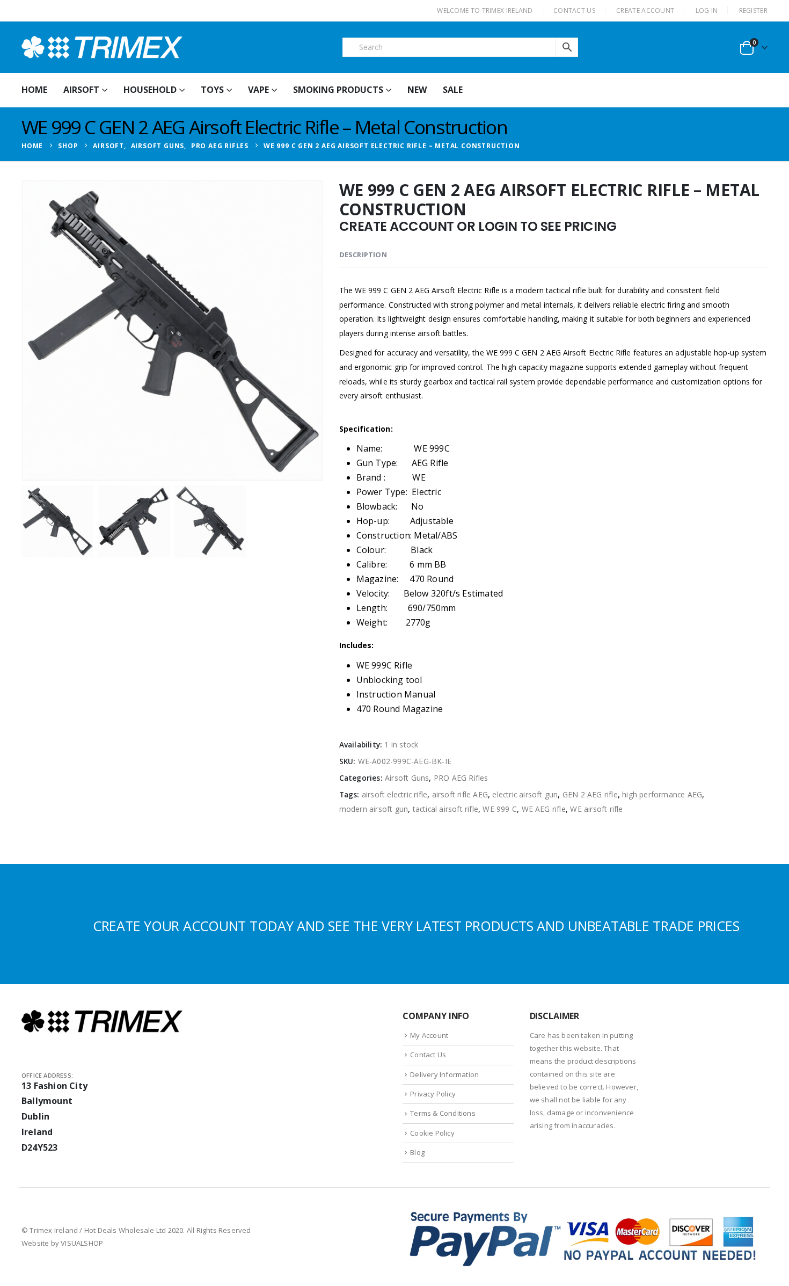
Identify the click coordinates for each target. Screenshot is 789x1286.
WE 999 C (500, 809)
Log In (707, 10)
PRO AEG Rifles (461, 778)
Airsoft (81, 90)
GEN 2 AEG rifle (590, 794)
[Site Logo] (101, 47)
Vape (258, 90)
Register (753, 10)
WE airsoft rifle (596, 809)
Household (150, 90)
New (417, 90)
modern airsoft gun (373, 809)
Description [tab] (363, 254)
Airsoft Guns (407, 778)
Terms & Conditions (443, 1113)
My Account (429, 1035)
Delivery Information (444, 1074)
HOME (34, 90)
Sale (453, 90)
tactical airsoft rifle (445, 809)
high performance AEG (662, 794)
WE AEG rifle (544, 809)
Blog (417, 1152)
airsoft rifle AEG (460, 794)
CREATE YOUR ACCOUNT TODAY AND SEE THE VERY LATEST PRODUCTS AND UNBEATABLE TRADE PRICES (416, 926)
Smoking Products (338, 90)
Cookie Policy (432, 1133)
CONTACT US (574, 10)
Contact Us (428, 1054)
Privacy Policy (433, 1094)
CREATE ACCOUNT (645, 10)
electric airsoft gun (525, 794)
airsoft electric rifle (394, 794)
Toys (212, 90)
